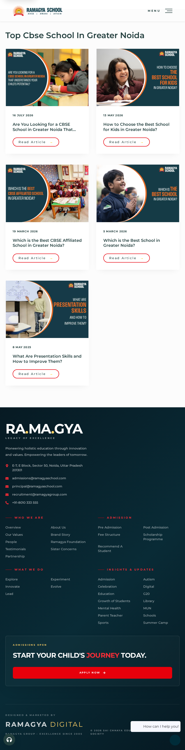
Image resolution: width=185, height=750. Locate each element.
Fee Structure (109, 535)
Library (148, 601)
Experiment (60, 579)
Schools (149, 615)
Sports (103, 623)
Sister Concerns (63, 549)
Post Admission (156, 527)
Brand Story (60, 535)
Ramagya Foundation (68, 542)
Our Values (14, 535)
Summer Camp (155, 623)
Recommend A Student (110, 548)
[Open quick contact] (9, 739)
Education (106, 594)
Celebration (107, 587)
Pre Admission (110, 527)
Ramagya (44, 724)
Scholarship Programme (153, 537)
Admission (106, 579)
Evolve (56, 587)
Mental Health (109, 608)
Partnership (15, 556)
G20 (146, 594)
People (11, 542)
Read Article (35, 142)
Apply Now (89, 672)
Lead (9, 594)
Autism (149, 579)
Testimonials (15, 549)
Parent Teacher (110, 615)
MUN (147, 608)
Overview (13, 527)
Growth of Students (114, 601)
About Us (58, 527)
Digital (148, 587)
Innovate (12, 587)
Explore (11, 579)
